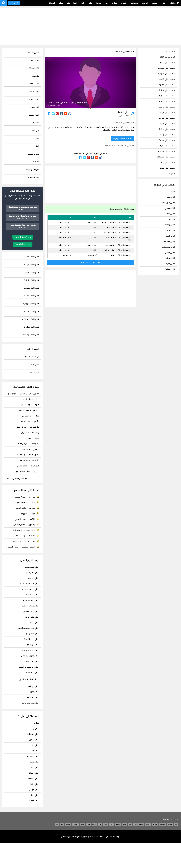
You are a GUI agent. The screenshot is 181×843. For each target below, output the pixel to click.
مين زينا (32, 497)
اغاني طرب (170, 213)
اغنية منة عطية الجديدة (122, 138)
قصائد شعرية (33, 154)
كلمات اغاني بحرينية (167, 95)
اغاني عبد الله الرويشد (30, 605)
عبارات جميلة (34, 91)
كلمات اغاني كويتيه (167, 79)
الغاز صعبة (35, 60)
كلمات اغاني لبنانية (167, 134)
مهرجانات (134, 3)
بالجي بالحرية (30, 541)
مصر (127, 115)
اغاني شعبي (170, 208)
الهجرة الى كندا (33, 349)
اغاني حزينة (170, 230)
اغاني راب (171, 197)
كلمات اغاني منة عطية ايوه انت (118, 245)
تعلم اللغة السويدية (31, 303)
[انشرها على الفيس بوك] (49, 114)
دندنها (98, 3)
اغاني (164, 3)
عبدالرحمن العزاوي (23, 471)
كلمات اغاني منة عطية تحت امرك (118, 250)
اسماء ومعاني (33, 83)
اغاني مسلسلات (168, 247)
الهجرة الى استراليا (32, 356)
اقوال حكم (34, 107)
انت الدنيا (31, 535)
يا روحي (36, 449)
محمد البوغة (92, 222)
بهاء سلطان (18, 530)
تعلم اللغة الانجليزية (31, 256)
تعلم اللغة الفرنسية (31, 264)
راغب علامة (20, 535)
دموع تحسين (22, 466)
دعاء (61, 3)
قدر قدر (36, 404)
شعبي (123, 3)
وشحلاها (35, 410)
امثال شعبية (34, 115)
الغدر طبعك (34, 443)
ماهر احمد (25, 449)
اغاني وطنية (170, 269)
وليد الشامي (25, 404)
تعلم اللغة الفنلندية (31, 327)
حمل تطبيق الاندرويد (23, 237)
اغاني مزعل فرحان (32, 617)
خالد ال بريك (24, 432)
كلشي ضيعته (34, 454)
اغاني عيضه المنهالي (30, 650)
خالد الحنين (27, 399)
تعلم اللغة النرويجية (31, 311)
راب (106, 3)
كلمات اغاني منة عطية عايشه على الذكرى (117, 239)
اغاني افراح (170, 263)
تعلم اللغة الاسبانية (31, 288)
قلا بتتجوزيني (34, 427)
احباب (33, 502)
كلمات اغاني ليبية (168, 162)
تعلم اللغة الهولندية (31, 334)
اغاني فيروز (34, 691)
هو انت (32, 508)
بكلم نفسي (30, 530)
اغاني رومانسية (168, 224)
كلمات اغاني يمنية (167, 145)
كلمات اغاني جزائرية (167, 129)
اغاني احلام (34, 622)
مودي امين (11, 393)
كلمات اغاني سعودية (166, 68)
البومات (145, 3)
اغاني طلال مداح (32, 572)
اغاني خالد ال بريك (32, 633)
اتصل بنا (171, 173)
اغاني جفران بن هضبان (30, 655)
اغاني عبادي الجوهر (31, 611)
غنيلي (37, 416)
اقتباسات (35, 122)
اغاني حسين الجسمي (30, 589)
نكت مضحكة (34, 68)
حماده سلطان (22, 460)
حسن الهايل (24, 410)
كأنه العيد (35, 460)
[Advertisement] (90, 26)
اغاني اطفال (170, 252)
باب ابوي (31, 524)
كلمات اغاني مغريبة (167, 101)
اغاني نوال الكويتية (31, 639)
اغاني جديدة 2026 (167, 57)
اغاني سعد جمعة (32, 672)
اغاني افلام (170, 236)
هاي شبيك (34, 466)
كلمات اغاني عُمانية (167, 90)
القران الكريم (14, 2)
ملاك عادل (93, 227)
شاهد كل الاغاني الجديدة (16, 478)
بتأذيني (36, 421)
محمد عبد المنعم (64, 222)
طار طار (36, 471)
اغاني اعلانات (169, 241)
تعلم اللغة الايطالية (31, 295)
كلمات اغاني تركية (167, 168)
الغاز (82, 3)
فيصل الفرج (22, 443)
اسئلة (36, 146)
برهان (29, 438)
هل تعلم (35, 130)
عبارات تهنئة (34, 99)
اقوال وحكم (72, 3)
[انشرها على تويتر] (53, 114)
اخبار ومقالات (33, 52)
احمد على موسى (90, 232)
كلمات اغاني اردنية (167, 123)
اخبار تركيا (35, 364)
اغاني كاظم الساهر (31, 697)
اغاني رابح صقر (33, 578)
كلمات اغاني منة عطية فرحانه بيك (117, 232)
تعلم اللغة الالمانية (31, 280)
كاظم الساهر (22, 502)
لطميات (52, 3)
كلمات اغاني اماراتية (166, 73)
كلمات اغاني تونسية (166, 107)
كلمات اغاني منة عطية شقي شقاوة (116, 222)
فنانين (154, 3)
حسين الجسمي (20, 497)
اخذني (36, 399)
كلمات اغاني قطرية (167, 84)
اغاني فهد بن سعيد (31, 661)
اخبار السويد (34, 372)
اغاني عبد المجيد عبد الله (29, 583)
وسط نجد (35, 432)
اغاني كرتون (170, 258)
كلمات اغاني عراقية (167, 112)
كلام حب (35, 76)
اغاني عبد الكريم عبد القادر (28, 628)
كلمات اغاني (174, 3)
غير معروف (92, 255)
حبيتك (32, 513)
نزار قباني (35, 161)
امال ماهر (17, 541)
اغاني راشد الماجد (32, 594)
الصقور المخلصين (28, 547)
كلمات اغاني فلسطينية (165, 156)
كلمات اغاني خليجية (167, 62)
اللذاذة (32, 519)
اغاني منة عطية (122, 112)
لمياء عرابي (27, 416)
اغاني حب (171, 219)
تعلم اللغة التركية (32, 272)
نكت (90, 3)
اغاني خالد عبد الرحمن (30, 600)
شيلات (114, 3)
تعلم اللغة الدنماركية (30, 319)
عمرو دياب (23, 513)
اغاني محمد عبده (32, 567)
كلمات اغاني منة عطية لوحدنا (119, 255)
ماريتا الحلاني (21, 427)
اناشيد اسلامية (33, 177)
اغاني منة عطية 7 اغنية (90, 262)
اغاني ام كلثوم (33, 686)
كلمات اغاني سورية (167, 140)
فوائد (36, 138)
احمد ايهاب (25, 421)
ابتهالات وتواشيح (32, 169)
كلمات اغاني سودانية (166, 151)
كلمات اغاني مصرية (167, 118)
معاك (36, 438)
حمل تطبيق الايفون (22, 244)
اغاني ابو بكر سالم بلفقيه (29, 667)
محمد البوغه (92, 245)
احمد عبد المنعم (64, 237)
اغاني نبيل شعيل (32, 644)
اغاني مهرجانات (168, 202)
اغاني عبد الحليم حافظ (30, 703)
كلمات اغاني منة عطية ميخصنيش (118, 227)
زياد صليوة (21, 454)
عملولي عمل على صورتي (29, 393)
